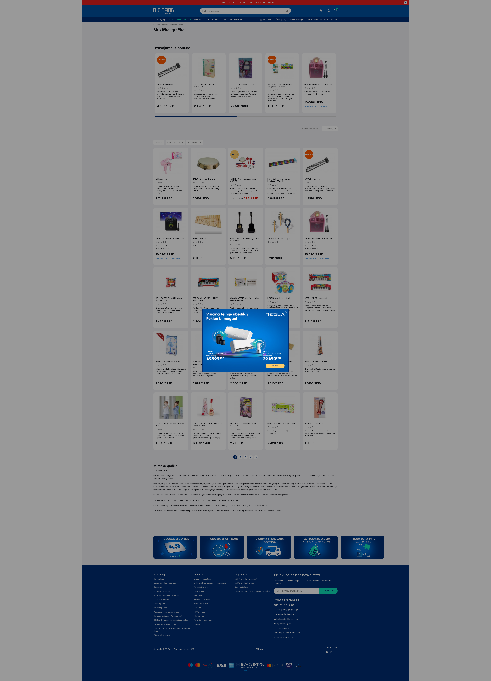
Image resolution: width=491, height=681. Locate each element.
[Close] (286, 312)
